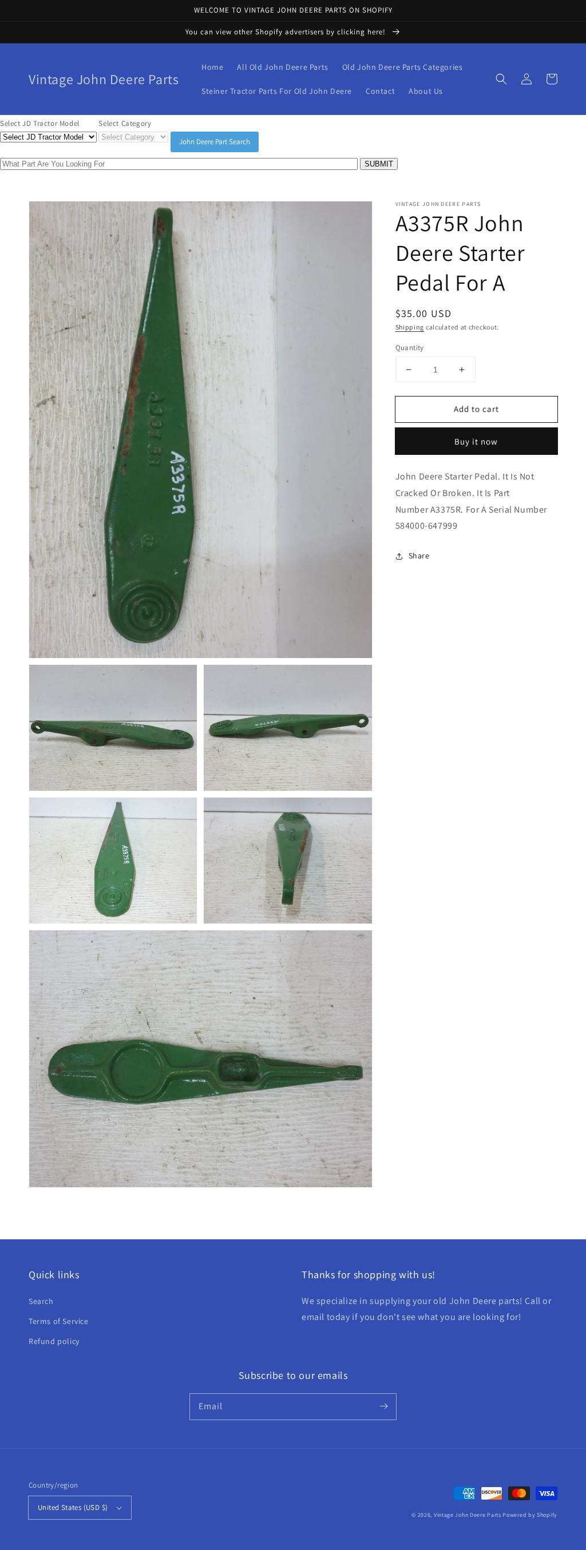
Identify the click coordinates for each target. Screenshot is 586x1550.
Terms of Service (59, 1321)
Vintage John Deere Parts (467, 1515)
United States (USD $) (73, 1507)
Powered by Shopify (529, 1515)
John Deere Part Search (214, 141)
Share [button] (419, 555)
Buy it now (476, 441)
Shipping (410, 327)
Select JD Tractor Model (40, 123)
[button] (501, 79)
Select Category (124, 123)
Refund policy (54, 1341)
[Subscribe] (383, 1406)
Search (41, 1301)
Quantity (409, 347)
